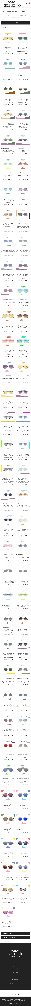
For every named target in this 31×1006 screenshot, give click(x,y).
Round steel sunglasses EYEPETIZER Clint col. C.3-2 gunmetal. (8, 605)
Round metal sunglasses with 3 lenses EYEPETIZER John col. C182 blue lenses (8, 781)
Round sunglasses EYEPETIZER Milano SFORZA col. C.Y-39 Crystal (8, 506)
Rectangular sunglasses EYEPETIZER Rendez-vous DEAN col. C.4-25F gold (23, 252)
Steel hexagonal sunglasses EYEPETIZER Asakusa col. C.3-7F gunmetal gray (23, 125)
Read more (15, 972)
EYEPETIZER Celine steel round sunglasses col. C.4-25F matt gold (22, 581)
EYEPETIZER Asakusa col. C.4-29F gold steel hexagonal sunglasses (8, 150)
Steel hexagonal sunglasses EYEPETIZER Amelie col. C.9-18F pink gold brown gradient (23, 100)
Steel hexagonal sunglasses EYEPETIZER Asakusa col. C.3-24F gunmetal (8, 125)
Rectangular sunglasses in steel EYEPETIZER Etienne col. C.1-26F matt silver (8, 276)
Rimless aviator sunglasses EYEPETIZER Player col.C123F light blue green (23, 301)
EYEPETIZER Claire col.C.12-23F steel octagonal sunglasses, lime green (8, 175)
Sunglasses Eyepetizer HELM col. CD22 (23, 852)
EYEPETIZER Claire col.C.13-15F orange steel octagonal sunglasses (23, 174)
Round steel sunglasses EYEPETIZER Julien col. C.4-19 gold (23, 756)
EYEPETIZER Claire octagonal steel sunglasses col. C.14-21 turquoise (8, 200)
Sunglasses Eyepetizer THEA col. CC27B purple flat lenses (8, 922)
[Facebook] (12, 994)
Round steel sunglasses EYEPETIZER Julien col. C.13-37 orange (8, 756)
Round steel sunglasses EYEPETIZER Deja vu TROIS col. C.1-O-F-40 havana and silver (8, 680)
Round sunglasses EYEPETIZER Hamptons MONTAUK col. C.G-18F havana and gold (8, 480)
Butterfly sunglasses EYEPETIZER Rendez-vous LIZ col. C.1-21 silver (8, 74)
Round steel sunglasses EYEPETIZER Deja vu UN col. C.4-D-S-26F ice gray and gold (23, 706)
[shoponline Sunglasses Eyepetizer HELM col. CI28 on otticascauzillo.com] (8, 867)
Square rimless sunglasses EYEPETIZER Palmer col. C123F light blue (23, 352)
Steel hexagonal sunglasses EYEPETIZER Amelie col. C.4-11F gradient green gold (8, 100)
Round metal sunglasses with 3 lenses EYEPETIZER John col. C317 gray (23, 781)
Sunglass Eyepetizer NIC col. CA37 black (22, 899)
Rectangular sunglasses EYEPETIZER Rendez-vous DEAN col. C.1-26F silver (8, 252)
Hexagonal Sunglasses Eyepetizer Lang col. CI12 (23, 828)
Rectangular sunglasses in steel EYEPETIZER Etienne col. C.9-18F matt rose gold (8, 301)
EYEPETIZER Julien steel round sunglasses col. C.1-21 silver (23, 731)
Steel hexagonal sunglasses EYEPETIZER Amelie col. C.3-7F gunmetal (23, 75)
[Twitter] (15, 994)
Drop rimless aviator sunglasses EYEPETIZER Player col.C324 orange (8, 326)
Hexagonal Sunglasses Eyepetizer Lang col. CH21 (8, 829)
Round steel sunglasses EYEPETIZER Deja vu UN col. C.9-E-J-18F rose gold (8, 731)
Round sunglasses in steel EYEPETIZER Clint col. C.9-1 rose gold (23, 605)
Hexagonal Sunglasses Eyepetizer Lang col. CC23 (8, 805)
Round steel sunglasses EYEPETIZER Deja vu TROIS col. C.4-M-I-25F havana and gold (23, 680)
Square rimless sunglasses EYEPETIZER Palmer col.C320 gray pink (8, 378)
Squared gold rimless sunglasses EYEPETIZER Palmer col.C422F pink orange (8, 352)
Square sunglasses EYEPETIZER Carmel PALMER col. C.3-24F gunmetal (8, 403)
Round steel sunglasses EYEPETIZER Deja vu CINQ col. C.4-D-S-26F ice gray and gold (8, 655)
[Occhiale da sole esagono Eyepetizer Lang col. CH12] (23, 795)
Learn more (19, 1003)
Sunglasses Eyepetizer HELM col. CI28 (8, 876)
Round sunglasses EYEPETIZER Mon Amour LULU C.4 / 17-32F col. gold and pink (8, 556)
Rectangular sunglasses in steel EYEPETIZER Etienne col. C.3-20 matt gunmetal (23, 276)
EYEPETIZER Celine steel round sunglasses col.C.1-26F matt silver (22, 556)
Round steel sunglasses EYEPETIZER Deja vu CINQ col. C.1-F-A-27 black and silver (23, 630)
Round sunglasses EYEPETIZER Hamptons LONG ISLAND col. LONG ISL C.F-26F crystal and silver (22, 429)
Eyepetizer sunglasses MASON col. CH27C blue (22, 876)
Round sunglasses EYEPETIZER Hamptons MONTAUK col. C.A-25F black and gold (8, 455)
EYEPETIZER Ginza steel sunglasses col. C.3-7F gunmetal (23, 150)
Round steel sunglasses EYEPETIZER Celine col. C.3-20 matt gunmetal (8, 581)
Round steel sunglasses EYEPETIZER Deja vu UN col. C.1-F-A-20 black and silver (8, 706)
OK (11, 1003)
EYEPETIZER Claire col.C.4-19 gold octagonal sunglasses (8, 225)
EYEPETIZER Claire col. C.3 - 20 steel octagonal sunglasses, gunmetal (23, 199)
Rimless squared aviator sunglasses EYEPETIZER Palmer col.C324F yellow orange (22, 378)
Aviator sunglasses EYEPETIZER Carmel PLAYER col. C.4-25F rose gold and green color (23, 49)
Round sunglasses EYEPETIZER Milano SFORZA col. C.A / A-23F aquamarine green (22, 480)
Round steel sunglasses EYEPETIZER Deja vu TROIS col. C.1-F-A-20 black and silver (23, 655)
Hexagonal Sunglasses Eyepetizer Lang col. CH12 (23, 805)
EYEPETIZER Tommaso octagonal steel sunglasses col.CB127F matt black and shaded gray (23, 226)
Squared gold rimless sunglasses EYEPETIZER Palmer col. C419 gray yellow (23, 327)
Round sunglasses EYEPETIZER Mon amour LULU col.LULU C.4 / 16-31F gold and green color (23, 531)
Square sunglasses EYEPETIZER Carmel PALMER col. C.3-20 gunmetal (23, 403)
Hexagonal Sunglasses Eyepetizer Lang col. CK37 (8, 853)
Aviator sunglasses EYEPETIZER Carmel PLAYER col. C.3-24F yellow (8, 49)
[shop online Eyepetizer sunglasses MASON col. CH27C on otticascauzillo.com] (8, 889)
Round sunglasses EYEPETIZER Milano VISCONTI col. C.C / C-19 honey (23, 506)
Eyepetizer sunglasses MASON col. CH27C (8, 899)
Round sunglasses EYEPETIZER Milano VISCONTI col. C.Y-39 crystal (8, 531)
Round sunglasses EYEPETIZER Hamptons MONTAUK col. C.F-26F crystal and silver (23, 455)
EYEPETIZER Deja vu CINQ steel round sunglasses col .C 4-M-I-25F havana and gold (8, 630)
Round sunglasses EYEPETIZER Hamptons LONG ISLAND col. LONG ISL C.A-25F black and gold (8, 429)
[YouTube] (18, 994)
